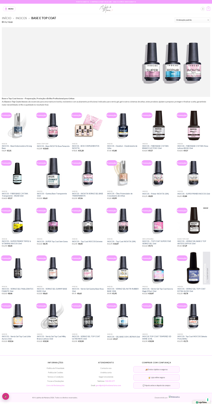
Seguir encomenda (106, 377)
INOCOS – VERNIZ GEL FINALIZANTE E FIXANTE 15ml (17, 290)
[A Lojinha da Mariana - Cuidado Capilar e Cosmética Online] (106, 9)
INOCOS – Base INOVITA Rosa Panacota (53, 146)
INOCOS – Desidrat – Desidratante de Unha (122, 147)
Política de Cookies (55, 372)
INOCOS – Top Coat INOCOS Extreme (87, 241)
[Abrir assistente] (5, 396)
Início (6, 18)
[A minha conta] (203, 9)
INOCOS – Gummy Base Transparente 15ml (52, 195)
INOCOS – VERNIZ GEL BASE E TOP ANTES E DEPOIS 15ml (191, 242)
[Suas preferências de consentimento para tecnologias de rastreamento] (207, 399)
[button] (208, 8)
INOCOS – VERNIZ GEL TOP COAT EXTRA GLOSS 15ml (191, 290)
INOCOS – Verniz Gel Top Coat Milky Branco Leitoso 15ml (51, 337)
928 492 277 (110, 381)
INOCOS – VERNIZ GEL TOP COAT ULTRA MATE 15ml (86, 337)
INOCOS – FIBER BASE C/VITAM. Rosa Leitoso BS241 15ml (192, 147)
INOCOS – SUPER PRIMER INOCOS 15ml (193, 194)
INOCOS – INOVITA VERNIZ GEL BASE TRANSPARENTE (87, 195)
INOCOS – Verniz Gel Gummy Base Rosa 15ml (88, 290)
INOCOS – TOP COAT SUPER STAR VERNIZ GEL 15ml (156, 242)
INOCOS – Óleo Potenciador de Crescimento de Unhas (119, 195)
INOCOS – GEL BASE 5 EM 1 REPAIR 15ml (123, 337)
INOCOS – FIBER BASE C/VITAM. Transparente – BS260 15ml (15, 195)
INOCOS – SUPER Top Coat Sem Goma (52, 241)
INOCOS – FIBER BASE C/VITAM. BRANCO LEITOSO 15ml (155, 147)
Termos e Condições (55, 377)
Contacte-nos (106, 368)
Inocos (21, 18)
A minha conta (106, 372)
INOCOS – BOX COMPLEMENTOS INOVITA (85, 147)
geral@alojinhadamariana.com (108, 385)
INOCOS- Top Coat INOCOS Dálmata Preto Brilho (192, 337)
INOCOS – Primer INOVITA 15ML (155, 194)
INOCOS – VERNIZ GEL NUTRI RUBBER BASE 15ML (123, 290)
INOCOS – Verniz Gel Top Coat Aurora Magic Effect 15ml (157, 290)
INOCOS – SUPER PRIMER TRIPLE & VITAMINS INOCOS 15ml (16, 242)
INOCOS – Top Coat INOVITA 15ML (121, 241)
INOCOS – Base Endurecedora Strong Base (17, 147)
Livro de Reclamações (55, 385)
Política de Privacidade (55, 368)
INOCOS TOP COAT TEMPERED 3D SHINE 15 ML (156, 337)
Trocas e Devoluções (55, 381)
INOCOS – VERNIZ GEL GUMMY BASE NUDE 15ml (52, 290)
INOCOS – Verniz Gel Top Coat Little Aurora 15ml (16, 337)
